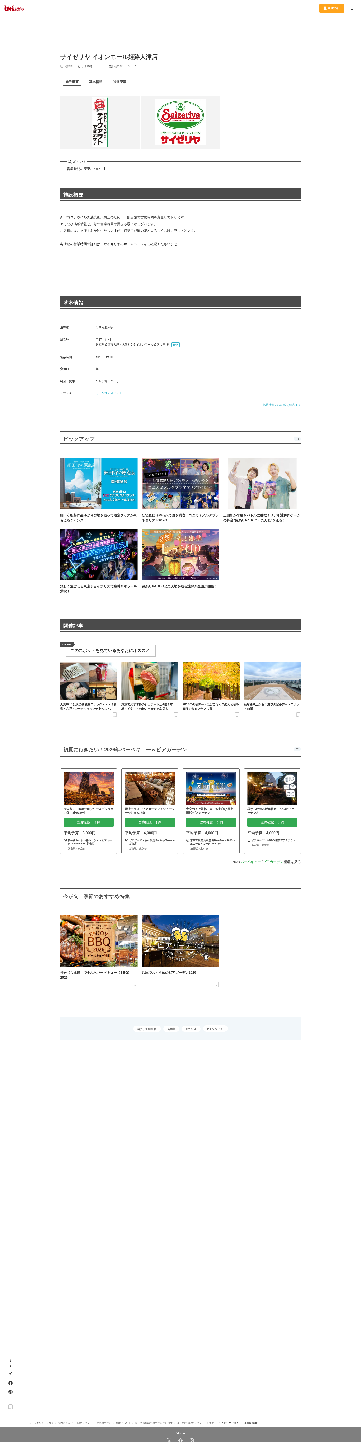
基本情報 (73, 302)
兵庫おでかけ (104, 1422)
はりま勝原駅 (148, 1029)
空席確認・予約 (88, 822)
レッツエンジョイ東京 (41, 1422)
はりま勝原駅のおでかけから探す (154, 1422)
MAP (175, 344)
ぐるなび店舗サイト (109, 393)
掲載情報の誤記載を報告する (282, 405)
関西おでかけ (65, 1422)
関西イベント (84, 1422)
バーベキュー (251, 861)
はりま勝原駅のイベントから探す (195, 1422)
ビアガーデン (273, 861)
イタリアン (216, 1028)
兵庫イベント (123, 1422)
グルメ (192, 1029)
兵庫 (172, 1029)
